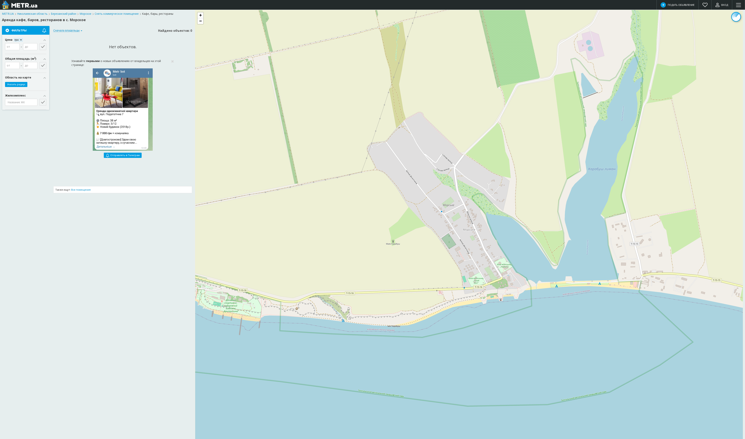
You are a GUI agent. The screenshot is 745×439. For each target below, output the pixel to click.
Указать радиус (16, 84)
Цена (9, 39)
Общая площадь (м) (20, 58)
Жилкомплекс (15, 95)
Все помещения (81, 189)
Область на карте (18, 77)
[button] (200, 15)
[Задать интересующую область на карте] (736, 17)
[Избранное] (705, 5)
